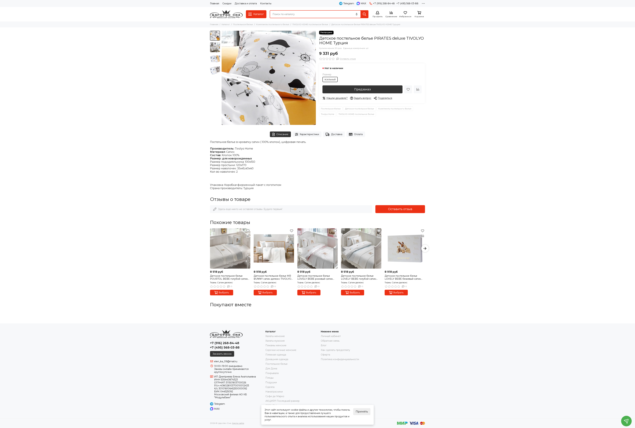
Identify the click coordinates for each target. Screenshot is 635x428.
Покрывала (272, 373)
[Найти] (364, 14)
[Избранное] (408, 89)
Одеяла (270, 387)
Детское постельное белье (359, 108)
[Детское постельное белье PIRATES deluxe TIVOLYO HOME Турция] (269, 78)
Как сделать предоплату (335, 350)
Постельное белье (243, 24)
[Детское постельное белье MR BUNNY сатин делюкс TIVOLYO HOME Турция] (274, 248)
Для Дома (271, 368)
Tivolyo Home (327, 114)
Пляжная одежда (275, 354)
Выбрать (224, 292)
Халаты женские (275, 336)
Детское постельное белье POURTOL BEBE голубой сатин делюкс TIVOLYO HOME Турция (229, 277)
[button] (223, 77)
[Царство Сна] (226, 14)
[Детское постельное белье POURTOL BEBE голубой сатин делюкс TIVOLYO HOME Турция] (230, 248)
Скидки (226, 3)
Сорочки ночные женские (280, 350)
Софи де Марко (274, 396)
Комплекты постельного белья (272, 24)
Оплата (358, 134)
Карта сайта (238, 423)
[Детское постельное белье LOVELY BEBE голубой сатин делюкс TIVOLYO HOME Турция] (361, 248)
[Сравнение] (418, 89)
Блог (323, 345)
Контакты (265, 3)
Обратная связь (330, 340)
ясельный (330, 79)
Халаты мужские (275, 340)
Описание (282, 134)
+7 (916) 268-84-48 (384, 3)
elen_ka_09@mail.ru (225, 361)
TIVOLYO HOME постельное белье (310, 24)
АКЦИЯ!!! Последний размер (282, 400)
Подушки (271, 382)
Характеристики (309, 134)
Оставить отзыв (400, 209)
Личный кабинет (331, 336)
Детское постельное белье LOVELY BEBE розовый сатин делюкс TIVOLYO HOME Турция (316, 277)
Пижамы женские (275, 345)
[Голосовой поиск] (356, 14)
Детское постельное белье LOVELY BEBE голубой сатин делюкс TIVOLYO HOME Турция (360, 277)
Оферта (325, 354)
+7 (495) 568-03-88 (407, 3)
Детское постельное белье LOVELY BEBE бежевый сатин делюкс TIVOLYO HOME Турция (404, 277)
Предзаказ (362, 89)
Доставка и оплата (246, 3)
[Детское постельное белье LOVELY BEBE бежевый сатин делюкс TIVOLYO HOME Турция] (405, 248)
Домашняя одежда (276, 359)
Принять (362, 411)
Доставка (336, 134)
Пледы (269, 377)
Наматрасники (274, 391)
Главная (214, 3)
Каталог (226, 24)
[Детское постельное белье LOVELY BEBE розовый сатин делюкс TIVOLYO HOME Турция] (317, 248)
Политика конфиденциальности (340, 359)
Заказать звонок (222, 353)
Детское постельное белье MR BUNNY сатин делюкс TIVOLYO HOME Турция (272, 277)
